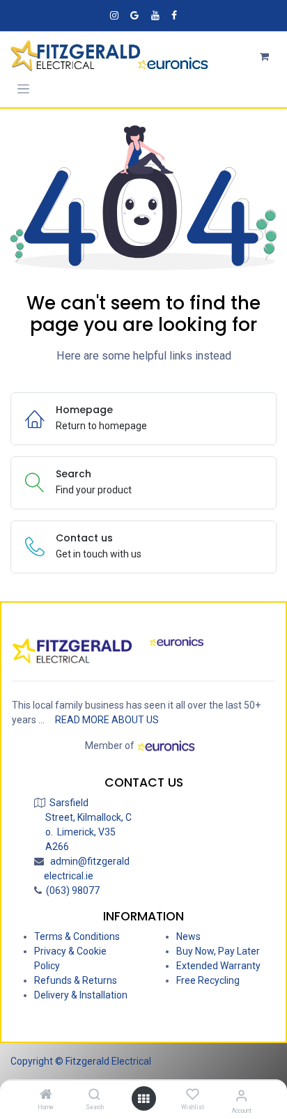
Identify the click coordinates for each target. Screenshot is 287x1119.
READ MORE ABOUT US (107, 719)
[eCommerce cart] (264, 56)
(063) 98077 (71, 890)
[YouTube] (155, 15)
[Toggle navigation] (23, 89)
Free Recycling (208, 980)
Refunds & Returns (75, 980)
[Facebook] (174, 15)
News (188, 936)
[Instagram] (114, 15)
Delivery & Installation (80, 995)
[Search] (94, 1095)
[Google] (134, 15)
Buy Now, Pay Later (218, 951)
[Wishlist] (192, 1094)
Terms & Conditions (77, 936)
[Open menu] (143, 1098)
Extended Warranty (218, 965)
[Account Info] (241, 1096)
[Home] (46, 1095)
